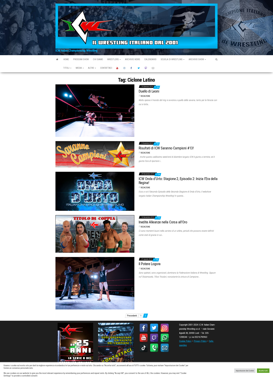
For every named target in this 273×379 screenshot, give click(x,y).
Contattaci (106, 68)
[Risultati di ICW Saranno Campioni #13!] (94, 154)
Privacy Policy (200, 341)
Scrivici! (153, 68)
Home (66, 59)
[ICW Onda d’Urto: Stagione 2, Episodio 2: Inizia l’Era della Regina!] (94, 191)
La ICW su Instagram (124, 68)
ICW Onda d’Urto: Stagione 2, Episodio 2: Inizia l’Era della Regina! (178, 181)
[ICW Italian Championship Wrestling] (57, 59)
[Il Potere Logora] (94, 283)
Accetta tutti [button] (263, 371)
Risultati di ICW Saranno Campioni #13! (166, 148)
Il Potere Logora (150, 264)
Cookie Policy (185, 341)
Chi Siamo (98, 59)
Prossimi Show (81, 59)
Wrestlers (113, 59)
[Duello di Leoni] (94, 110)
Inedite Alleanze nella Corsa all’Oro (163, 222)
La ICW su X (139, 68)
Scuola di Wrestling (172, 59)
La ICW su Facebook (132, 68)
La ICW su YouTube (117, 68)
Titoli (66, 68)
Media (79, 68)
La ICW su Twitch (146, 68)
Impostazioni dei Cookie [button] (245, 371)
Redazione (145, 96)
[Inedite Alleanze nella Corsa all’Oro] (94, 233)
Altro (91, 68)
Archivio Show (196, 59)
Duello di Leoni (149, 91)
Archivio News (132, 59)
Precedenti (132, 315)
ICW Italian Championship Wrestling (76, 50)
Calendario (150, 59)
